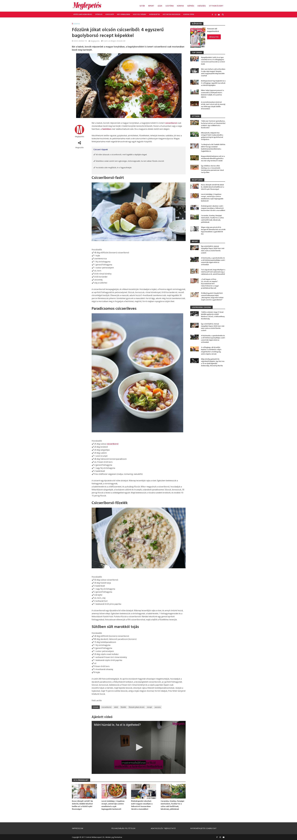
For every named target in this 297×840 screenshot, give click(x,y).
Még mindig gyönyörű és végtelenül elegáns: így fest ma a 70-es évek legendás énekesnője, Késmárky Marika (212, 362)
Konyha (180, 6)
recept (149, 707)
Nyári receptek (154, 14)
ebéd (116, 707)
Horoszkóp (109, 14)
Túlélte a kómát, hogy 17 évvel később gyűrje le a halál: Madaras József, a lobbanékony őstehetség (213, 315)
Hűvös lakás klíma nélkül (82, 14)
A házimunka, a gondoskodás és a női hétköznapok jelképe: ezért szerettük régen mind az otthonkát (213, 261)
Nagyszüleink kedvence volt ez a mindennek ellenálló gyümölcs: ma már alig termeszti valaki (213, 158)
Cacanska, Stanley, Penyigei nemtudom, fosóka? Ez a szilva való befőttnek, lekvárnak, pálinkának (172, 805)
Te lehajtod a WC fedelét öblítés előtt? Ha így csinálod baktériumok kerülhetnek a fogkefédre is (213, 148)
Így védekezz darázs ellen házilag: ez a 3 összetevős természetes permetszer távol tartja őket (212, 169)
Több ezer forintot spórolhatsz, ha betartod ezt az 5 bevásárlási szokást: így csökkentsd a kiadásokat (213, 124)
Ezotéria (170, 6)
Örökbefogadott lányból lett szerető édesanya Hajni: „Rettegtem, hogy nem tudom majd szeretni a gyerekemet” (212, 296)
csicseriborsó (171, 123)
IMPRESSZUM (77, 828)
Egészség (202, 6)
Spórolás (98, 14)
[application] (139, 747)
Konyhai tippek (188, 14)
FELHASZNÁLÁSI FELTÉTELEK (123, 828)
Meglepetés (95, 41)
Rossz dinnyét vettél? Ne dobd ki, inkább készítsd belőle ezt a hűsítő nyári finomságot (82, 805)
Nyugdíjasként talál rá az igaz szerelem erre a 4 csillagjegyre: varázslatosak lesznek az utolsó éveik (213, 60)
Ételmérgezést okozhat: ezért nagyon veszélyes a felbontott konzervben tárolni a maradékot (141, 805)
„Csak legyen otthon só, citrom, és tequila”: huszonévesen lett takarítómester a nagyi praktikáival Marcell (210, 283)
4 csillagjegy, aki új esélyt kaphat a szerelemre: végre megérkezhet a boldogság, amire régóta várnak (211, 350)
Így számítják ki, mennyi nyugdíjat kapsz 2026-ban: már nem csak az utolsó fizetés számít (212, 249)
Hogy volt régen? (139, 14)
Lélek (160, 6)
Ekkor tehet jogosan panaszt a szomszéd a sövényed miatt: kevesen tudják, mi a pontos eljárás (212, 93)
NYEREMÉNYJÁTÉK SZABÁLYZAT (203, 828)
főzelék (123, 707)
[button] (139, 747)
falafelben (106, 129)
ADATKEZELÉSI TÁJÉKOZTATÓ (163, 828)
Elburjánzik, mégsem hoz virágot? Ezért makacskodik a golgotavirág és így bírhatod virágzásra (212, 136)
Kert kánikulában (123, 14)
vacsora (158, 707)
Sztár (142, 6)
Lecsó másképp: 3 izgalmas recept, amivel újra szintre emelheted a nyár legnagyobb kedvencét (113, 805)
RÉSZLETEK (213, 37)
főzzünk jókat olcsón (136, 707)
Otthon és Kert (216, 6)
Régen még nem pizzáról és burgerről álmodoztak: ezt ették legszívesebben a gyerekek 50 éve (213, 230)
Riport (151, 6)
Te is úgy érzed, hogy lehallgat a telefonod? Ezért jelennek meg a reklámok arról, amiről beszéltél (213, 272)
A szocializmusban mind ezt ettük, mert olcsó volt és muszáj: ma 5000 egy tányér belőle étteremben (213, 105)
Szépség (190, 6)
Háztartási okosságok (171, 14)
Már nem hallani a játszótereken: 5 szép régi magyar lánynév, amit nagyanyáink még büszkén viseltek (213, 72)
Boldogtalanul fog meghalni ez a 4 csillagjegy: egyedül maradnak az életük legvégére (213, 83)
